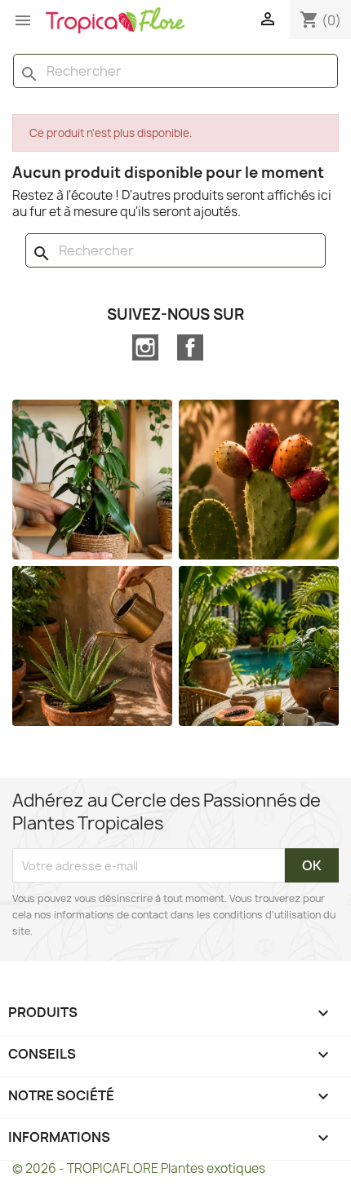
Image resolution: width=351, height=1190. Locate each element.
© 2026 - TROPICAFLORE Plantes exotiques (138, 1168)
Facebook (190, 347)
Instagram (145, 347)
